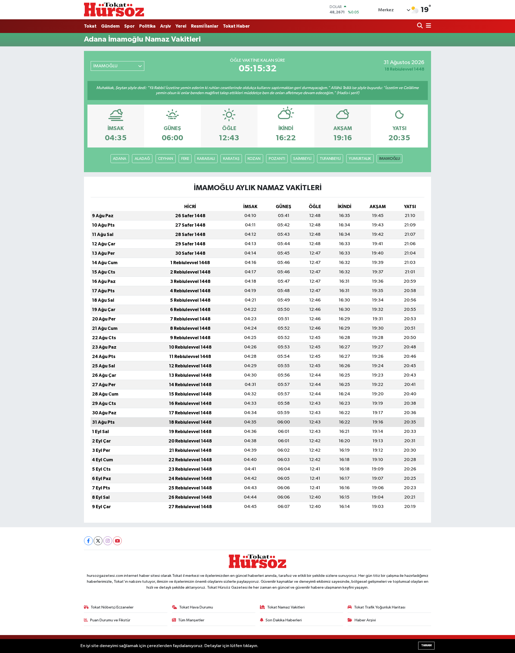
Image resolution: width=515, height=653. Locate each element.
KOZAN (254, 159)
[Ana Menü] (427, 26)
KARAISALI (206, 159)
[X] (98, 540)
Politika (147, 26)
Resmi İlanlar (204, 26)
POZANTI (277, 159)
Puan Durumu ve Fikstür (110, 620)
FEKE (185, 159)
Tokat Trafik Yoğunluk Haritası (379, 607)
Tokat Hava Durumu (196, 607)
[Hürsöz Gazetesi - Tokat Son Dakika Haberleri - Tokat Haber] (114, 9)
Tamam (426, 645)
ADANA (119, 159)
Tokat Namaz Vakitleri (286, 607)
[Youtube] (117, 540)
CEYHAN (165, 159)
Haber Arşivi (365, 620)
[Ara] (420, 26)
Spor (129, 26)
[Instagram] (107, 540)
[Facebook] (88, 540)
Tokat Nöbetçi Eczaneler (112, 607)
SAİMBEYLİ (302, 159)
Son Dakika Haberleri (284, 620)
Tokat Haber (236, 26)
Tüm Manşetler (191, 620)
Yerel (180, 26)
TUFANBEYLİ (330, 159)
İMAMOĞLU (389, 159)
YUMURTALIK (360, 159)
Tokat (90, 26)
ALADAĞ (142, 159)
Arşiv (165, 26)
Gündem (110, 26)
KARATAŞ (231, 159)
